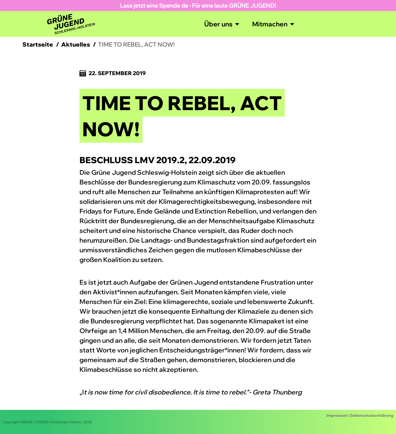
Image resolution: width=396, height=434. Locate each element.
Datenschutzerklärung (371, 415)
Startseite (37, 44)
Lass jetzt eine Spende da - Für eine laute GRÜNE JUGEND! (198, 5)
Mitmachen (269, 24)
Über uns (218, 24)
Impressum (337, 415)
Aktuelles (75, 44)
